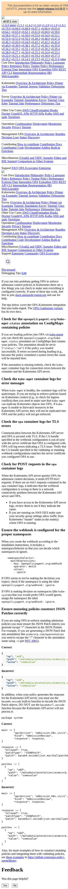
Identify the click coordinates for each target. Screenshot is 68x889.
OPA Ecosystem (28, 168)
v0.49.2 (35, 38)
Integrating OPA (28, 69)
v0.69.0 (15, 28)
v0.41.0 (55, 42)
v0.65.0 (55, 28)
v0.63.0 (15, 32)
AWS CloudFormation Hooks (40, 110)
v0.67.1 (35, 28)
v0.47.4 (55, 38)
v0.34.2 (6, 49)
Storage (26, 127)
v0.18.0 (45, 55)
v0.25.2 (35, 52)
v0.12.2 (45, 59)
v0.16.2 (6, 59)
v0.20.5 (25, 55)
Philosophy (37, 62)
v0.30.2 (45, 49)
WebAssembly (10, 76)
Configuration (23, 123)
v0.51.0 (15, 38)
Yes (5, 885)
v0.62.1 (25, 32)
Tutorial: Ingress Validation (34, 86)
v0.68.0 (25, 28)
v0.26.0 (25, 52)
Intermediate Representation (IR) (32, 72)
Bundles (60, 134)
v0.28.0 (6, 52)
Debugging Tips (50, 103)
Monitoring (55, 123)
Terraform (14, 117)
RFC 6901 (31, 640)
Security (6, 127)
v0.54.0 (45, 35)
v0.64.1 (6, 32)
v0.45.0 (15, 42)
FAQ (15, 168)
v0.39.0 (15, 45)
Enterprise (45, 168)
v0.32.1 (25, 49)
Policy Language (55, 62)
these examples (15, 857)
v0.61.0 (35, 32)
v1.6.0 (9, 25)
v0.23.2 (55, 52)
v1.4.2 (28, 25)
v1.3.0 (37, 25)
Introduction (22, 62)
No (14, 885)
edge (63, 59)
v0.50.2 (25, 38)
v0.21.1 (15, 55)
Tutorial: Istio (16, 103)
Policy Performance (52, 66)
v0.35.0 (55, 45)
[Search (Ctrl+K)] (8, 261)
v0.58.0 (6, 35)
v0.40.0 (6, 45)
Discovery (34, 137)
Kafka (48, 113)
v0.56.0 (25, 35)
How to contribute (28, 144)
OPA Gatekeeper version (48, 308)
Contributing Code (13, 147)
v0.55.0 (35, 35)
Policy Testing (31, 66)
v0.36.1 (45, 45)
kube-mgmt (56, 334)
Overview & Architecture (31, 83)
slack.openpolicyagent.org (30, 295)
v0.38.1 (25, 45)
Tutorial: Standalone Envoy (30, 100)
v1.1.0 (53, 25)
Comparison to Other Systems (35, 161)
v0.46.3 (6, 42)
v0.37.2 (35, 45)
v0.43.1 (35, 42)
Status (23, 137)
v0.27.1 (15, 52)
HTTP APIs (37, 113)
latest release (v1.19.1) (51, 8)
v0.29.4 (55, 49)
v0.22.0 (6, 55)
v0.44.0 (25, 42)
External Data (10, 69)
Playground (8, 269)
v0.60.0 (45, 32)
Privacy (16, 127)
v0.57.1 (15, 35)
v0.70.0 (6, 28)
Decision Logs (10, 137)
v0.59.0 (55, 32)
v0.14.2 (25, 59)
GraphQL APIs (20, 113)
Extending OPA (48, 69)
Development (33, 147)
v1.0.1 (62, 25)
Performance (32, 103)
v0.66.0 (45, 28)
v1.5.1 (20, 25)
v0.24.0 (45, 52)
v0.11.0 (55, 59)
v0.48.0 (45, 38)
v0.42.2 (45, 42)
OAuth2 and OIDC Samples (36, 157)
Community (32, 253)
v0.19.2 (35, 55)
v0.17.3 (55, 55)
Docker (6, 113)
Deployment (40, 123)
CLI (9, 72)
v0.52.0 (6, 38)
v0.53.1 (55, 35)
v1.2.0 (45, 25)
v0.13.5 (35, 59)
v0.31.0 (35, 49)
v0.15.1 (15, 59)
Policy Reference (12, 66)
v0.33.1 (15, 49)
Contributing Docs (51, 144)
